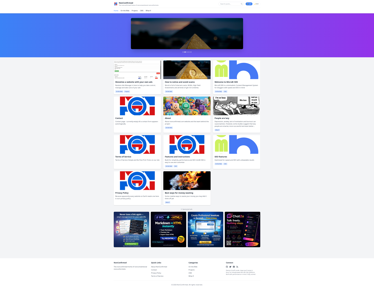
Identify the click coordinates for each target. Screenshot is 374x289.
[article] (137, 77)
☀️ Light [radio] (249, 4)
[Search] (241, 4)
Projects (135, 11)
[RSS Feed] (237, 267)
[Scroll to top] (369, 286)
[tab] (183, 52)
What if (148, 11)
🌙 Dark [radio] (256, 4)
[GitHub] (227, 267)
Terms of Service (157, 276)
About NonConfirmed (159, 267)
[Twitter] (230, 267)
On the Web (125, 11)
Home (116, 11)
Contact (154, 270)
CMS (141, 11)
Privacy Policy (156, 273)
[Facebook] (234, 267)
